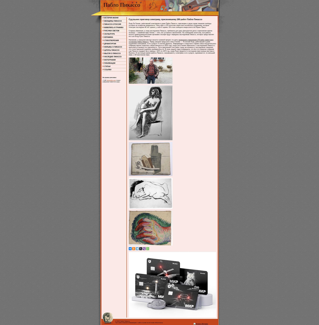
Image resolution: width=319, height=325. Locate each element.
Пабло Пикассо (121, 5)
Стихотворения (111, 40)
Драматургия (110, 44)
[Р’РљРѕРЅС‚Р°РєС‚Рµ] (130, 248)
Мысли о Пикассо (112, 53)
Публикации (109, 63)
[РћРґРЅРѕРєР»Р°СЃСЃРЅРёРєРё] (133, 248)
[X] (140, 248)
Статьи (107, 66)
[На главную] (132, 3)
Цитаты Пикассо (111, 50)
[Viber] (144, 248)
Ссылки (107, 70)
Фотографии (110, 60)
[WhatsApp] (147, 248)
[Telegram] (137, 248)
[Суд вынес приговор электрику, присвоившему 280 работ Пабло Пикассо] (151, 83)
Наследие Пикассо (112, 57)
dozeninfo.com (111, 80)
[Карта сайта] (137, 3)
